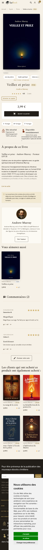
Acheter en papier (9, 98)
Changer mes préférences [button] (25, 542)
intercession (36, 77)
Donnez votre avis (23, 358)
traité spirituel (23, 77)
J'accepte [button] (25, 534)
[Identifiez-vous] (36, 3)
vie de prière (9, 77)
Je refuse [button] (26, 538)
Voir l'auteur (21, 239)
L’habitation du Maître (29, 445)
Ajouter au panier (21, 114)
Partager (7, 124)
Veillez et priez (7, 283)
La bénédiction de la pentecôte (31, 405)
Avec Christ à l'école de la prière (11, 445)
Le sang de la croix (10, 404)
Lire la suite (6, 186)
